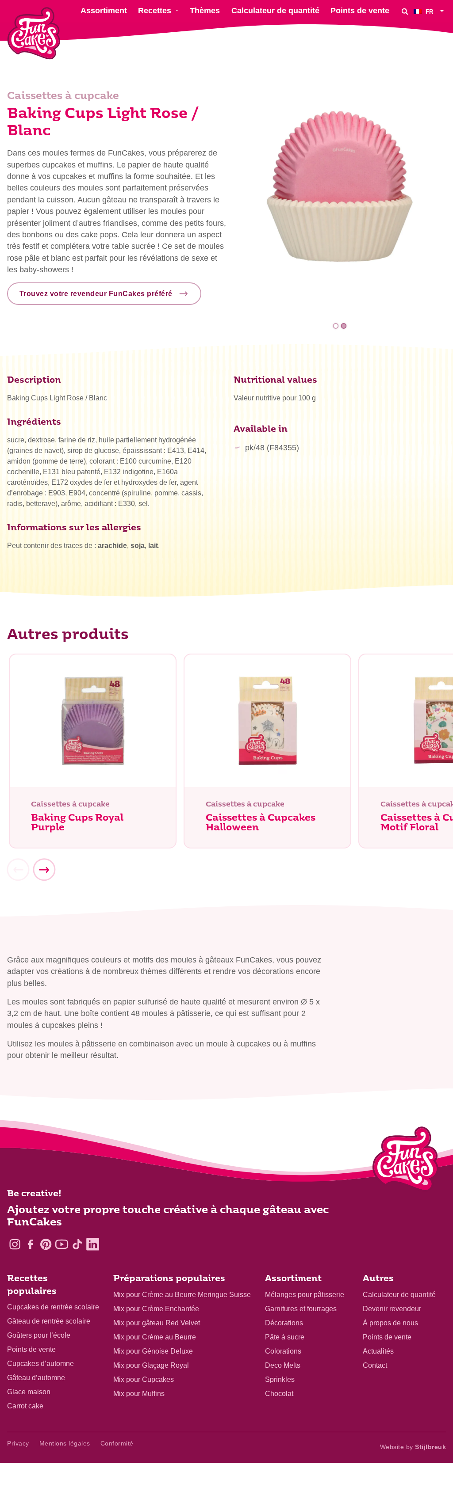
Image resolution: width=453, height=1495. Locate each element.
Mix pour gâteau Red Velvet (156, 1323)
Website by (413, 1446)
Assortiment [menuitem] (104, 10)
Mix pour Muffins (139, 1393)
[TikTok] (77, 1244)
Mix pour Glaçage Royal (151, 1365)
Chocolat (279, 1393)
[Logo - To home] (405, 1160)
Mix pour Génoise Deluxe (153, 1351)
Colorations (283, 1351)
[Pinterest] (46, 1244)
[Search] (404, 11)
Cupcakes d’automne (40, 1363)
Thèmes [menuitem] (205, 10)
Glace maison (28, 1392)
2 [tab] (343, 326)
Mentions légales (64, 1443)
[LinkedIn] (92, 1244)
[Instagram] (15, 1244)
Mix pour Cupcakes (143, 1379)
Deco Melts (282, 1365)
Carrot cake (25, 1406)
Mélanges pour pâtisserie (304, 1294)
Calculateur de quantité (399, 1294)
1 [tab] (336, 326)
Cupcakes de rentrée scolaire (53, 1307)
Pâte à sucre (284, 1337)
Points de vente (31, 1349)
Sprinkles (280, 1379)
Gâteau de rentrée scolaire (48, 1321)
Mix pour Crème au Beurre (154, 1337)
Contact (375, 1365)
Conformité (117, 1443)
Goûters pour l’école (38, 1335)
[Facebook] (30, 1244)
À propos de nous (390, 1323)
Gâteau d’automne (36, 1377)
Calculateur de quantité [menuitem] (275, 10)
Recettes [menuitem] (154, 10)
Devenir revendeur (392, 1308)
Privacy (18, 1443)
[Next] (43, 869)
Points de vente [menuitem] (359, 10)
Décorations (284, 1323)
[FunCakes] (34, 33)
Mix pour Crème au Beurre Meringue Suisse (182, 1294)
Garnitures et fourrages (301, 1308)
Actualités (378, 1351)
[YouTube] (61, 1244)
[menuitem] (430, 11)
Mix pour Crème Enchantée (156, 1308)
